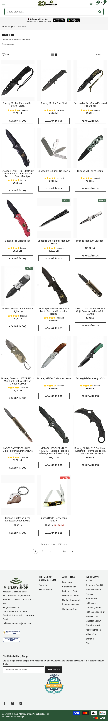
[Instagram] (12, 703)
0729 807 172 (17, 599)
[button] (3, 3)
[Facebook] (4, 703)
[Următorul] (72, 551)
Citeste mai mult (8, 44)
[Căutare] (99, 12)
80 (64, 551)
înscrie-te (54, 669)
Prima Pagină (8, 26)
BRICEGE (22, 26)
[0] (103, 3)
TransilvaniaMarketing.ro (13, 716)
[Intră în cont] (91, 3)
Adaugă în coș (17, 121)
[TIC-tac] (21, 703)
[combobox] (54, 11)
